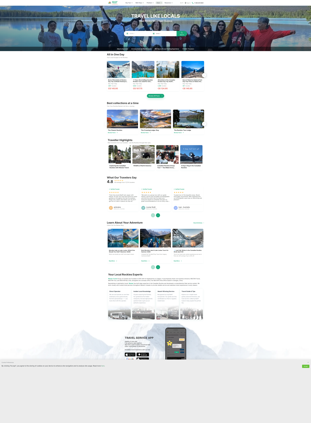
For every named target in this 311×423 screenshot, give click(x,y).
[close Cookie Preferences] (308, 362)
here (102, 366)
